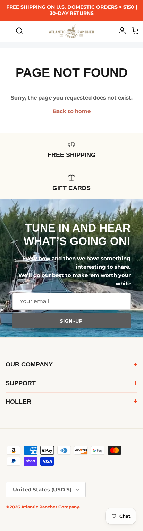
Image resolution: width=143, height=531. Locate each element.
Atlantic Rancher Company (50, 506)
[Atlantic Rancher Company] (71, 31)
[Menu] (7, 31)
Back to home (72, 111)
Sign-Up (71, 321)
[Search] (23, 31)
